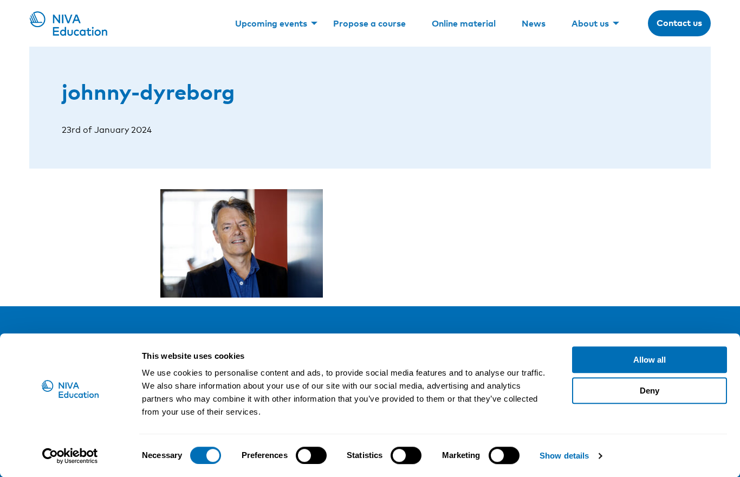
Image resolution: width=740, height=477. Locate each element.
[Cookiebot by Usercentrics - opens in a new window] (70, 456)
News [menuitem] (534, 23)
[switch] (311, 455)
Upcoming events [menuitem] (271, 23)
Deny (649, 390)
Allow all (649, 359)
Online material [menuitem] (464, 23)
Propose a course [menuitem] (369, 23)
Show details (564, 455)
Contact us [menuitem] (679, 22)
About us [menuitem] (590, 23)
